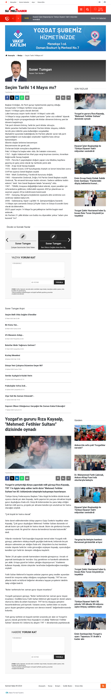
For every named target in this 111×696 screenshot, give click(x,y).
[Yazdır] (27, 97)
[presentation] (13, 18)
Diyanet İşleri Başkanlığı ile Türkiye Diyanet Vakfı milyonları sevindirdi (55, 18)
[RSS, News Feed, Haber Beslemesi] (103, 686)
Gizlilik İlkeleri (67, 686)
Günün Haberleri (24, 2)
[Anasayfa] (6, 2)
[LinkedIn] (17, 97)
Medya (20, 55)
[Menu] (81, 9)
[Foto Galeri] (105, 2)
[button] (58, 97)
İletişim (57, 686)
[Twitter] (12, 97)
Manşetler (13, 2)
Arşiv (33, 2)
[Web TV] (99, 2)
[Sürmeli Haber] (16, 9)
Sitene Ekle (41, 2)
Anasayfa (11, 55)
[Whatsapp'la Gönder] (22, 97)
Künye (50, 686)
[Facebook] (7, 97)
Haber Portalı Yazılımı (16, 693)
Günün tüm (98, 18)
